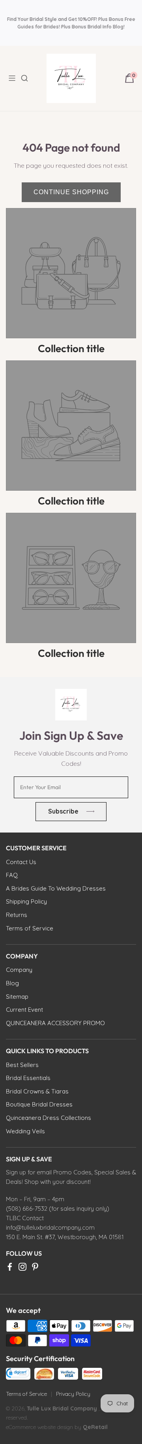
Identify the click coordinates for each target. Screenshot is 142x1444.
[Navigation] (14, 78)
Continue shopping (71, 192)
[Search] (29, 78)
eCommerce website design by (44, 1427)
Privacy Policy (73, 1393)
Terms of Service (26, 1393)
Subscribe (63, 811)
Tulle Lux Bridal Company (62, 1408)
